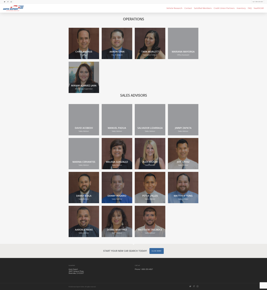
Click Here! (157, 251)
